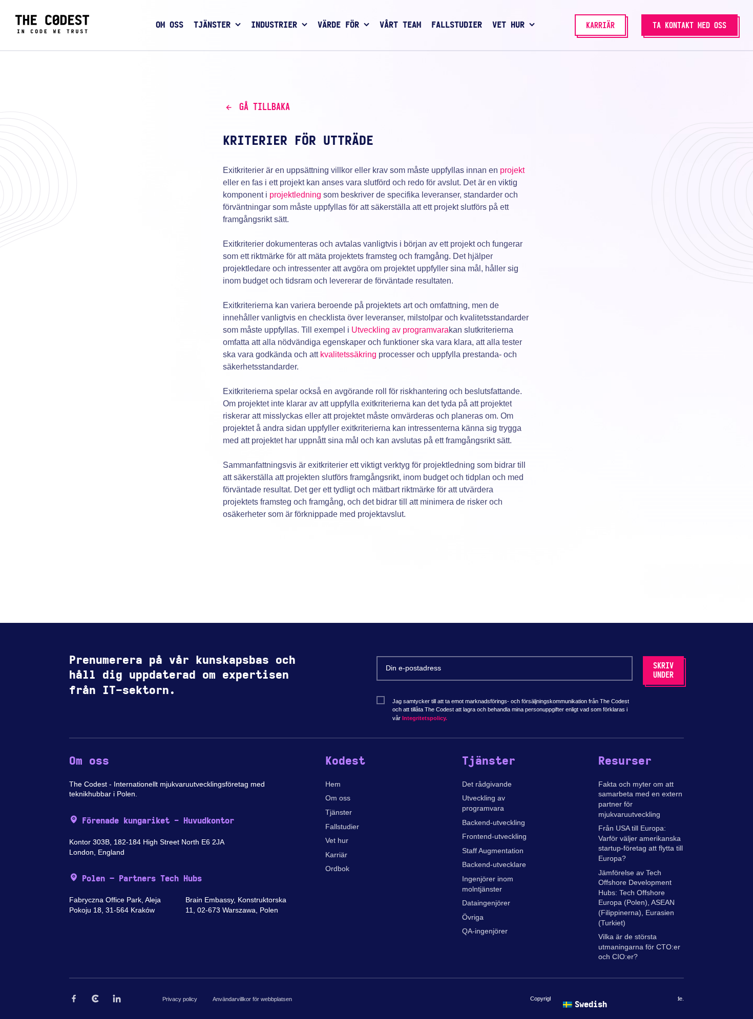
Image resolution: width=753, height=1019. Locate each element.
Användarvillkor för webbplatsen (252, 999)
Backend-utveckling (493, 822)
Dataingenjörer (486, 903)
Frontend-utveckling (494, 836)
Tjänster (338, 812)
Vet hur (336, 840)
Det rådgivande (487, 784)
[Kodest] (52, 31)
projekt (512, 170)
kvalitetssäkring (348, 354)
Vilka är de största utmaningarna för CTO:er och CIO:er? (639, 947)
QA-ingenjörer (485, 931)
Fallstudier (342, 826)
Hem (333, 784)
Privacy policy (179, 999)
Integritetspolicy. (424, 718)
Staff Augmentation (493, 851)
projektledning (295, 194)
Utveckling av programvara (400, 330)
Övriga (473, 917)
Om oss (337, 798)
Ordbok (337, 868)
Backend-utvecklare (494, 864)
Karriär (336, 855)
